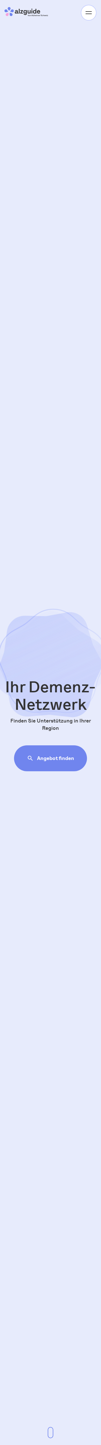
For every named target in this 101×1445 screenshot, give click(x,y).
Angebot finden (55, 758)
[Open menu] (89, 13)
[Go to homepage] (26, 12)
